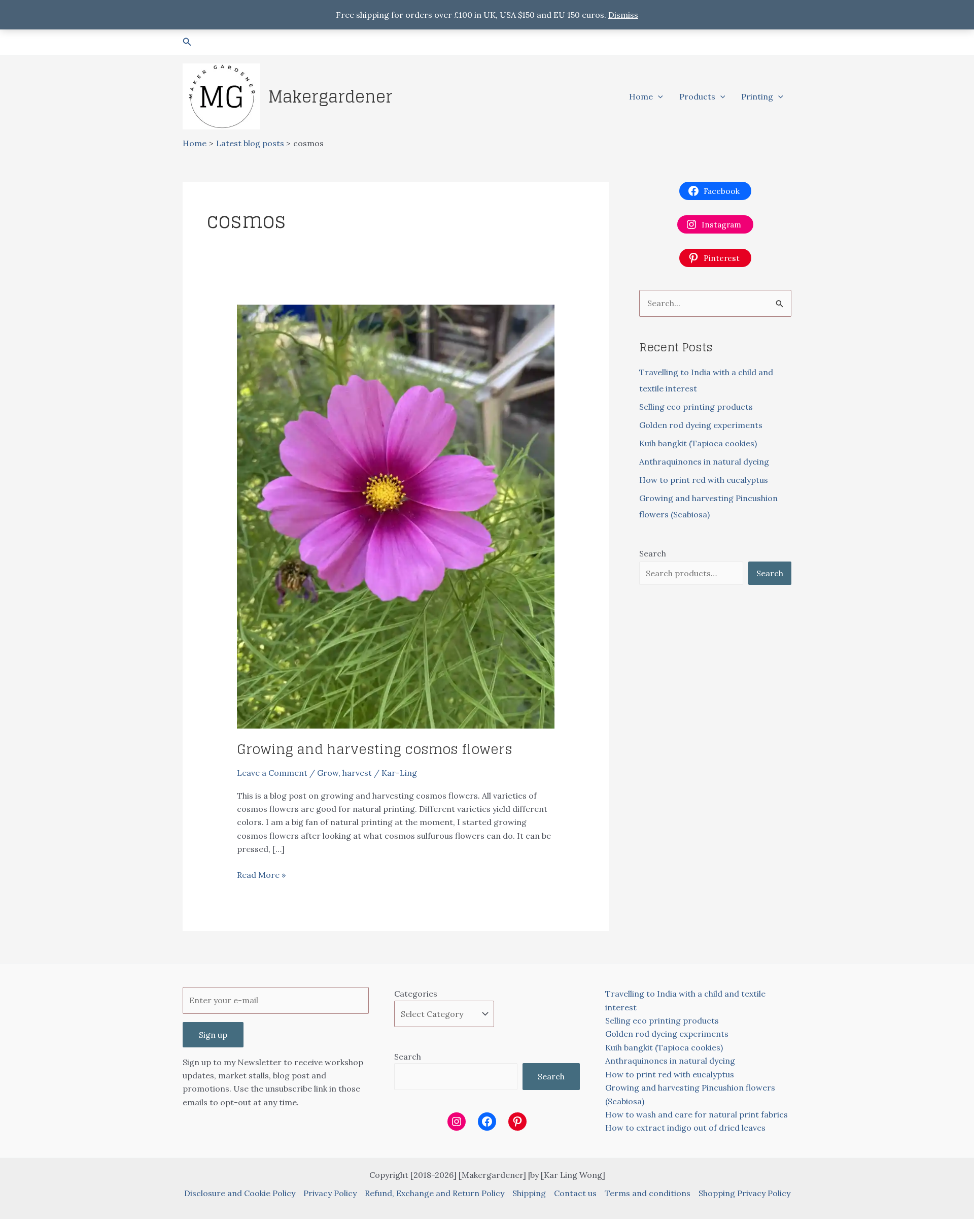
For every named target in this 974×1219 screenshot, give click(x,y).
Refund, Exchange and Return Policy (434, 1193)
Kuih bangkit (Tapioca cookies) (698, 443)
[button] (187, 42)
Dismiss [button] (623, 15)
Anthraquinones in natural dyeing (704, 461)
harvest (357, 773)
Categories (415, 994)
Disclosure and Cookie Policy (239, 1193)
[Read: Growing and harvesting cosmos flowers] (396, 516)
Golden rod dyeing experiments (700, 425)
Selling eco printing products (696, 407)
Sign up (213, 1035)
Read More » (261, 875)
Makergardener (330, 96)
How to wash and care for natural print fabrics (696, 1114)
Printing (757, 96)
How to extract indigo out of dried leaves (685, 1128)
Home (641, 96)
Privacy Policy (330, 1193)
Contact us (575, 1193)
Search (652, 553)
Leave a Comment (272, 773)
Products (697, 96)
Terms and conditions (647, 1193)
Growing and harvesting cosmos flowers (374, 749)
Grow (327, 773)
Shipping (529, 1193)
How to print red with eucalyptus (703, 480)
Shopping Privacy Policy (744, 1193)
